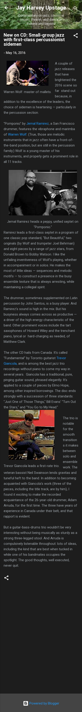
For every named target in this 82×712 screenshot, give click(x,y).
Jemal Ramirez (37, 123)
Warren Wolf (17, 134)
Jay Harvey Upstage (41, 8)
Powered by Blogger (43, 703)
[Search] (75, 9)
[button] (75, 36)
